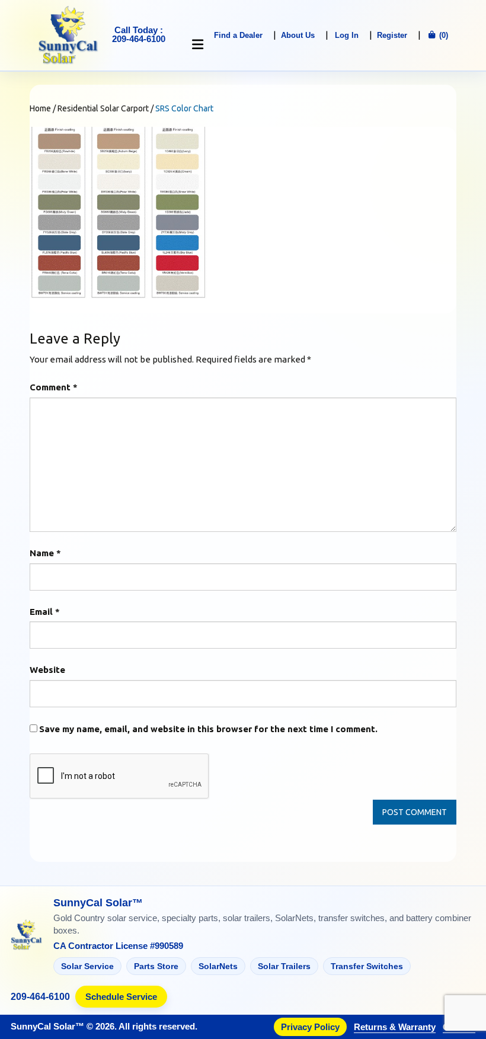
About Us (298, 35)
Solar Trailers (284, 966)
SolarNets (218, 966)
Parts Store (156, 966)
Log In (347, 35)
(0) (442, 35)
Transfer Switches (367, 966)
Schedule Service (121, 997)
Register (392, 35)
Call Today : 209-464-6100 (138, 34)
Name (45, 553)
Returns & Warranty (395, 1027)
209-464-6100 (40, 997)
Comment (54, 387)
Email (45, 612)
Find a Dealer (238, 35)
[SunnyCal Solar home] (27, 935)
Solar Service (87, 966)
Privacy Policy (310, 1027)
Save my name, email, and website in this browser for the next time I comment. (208, 729)
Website (47, 670)
